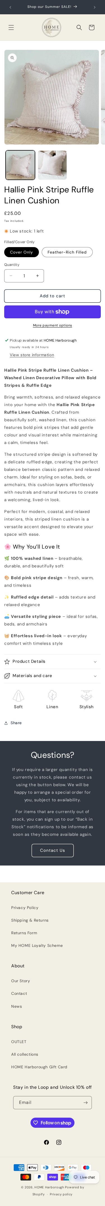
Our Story (20, 980)
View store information (32, 354)
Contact (19, 993)
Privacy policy (61, 1194)
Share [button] (16, 722)
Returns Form (24, 932)
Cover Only (21, 252)
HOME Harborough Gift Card (39, 1066)
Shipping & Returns (30, 920)
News (16, 1006)
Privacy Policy (24, 907)
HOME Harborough (49, 1187)
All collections (24, 1054)
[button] (11, 27)
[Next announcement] (94, 7)
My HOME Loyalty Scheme (37, 945)
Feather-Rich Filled (67, 252)
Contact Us (52, 850)
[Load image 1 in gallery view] (20, 165)
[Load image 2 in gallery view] (52, 165)
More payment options (52, 325)
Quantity (11, 264)
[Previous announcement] (10, 7)
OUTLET (19, 1041)
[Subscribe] (85, 1102)
